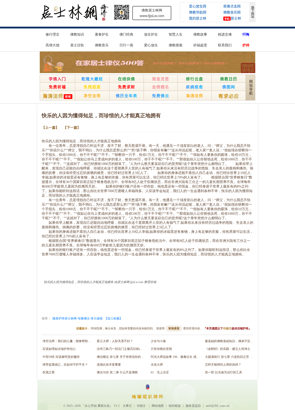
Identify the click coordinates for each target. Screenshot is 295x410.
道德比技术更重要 (109, 364)
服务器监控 (193, 405)
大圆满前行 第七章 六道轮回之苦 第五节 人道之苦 (230, 356)
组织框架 (175, 405)
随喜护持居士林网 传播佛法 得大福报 (77, 318)
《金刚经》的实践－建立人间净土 (227, 349)
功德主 (227, 328)
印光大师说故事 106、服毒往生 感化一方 (176, 356)
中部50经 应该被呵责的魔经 (61, 356)
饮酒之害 (49, 372)
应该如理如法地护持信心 (59, 349)
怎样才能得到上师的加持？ (223, 364)
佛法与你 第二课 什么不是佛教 (117, 372)
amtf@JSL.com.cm (218, 405)
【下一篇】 (72, 127)
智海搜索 (173, 328)
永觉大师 (157, 364)
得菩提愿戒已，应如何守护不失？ (65, 364)
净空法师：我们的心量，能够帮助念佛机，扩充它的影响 (68, 341)
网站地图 (158, 405)
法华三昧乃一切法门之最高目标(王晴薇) (122, 349)
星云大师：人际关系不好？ (115, 341)
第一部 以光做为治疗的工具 (223, 372)
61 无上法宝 (160, 372)
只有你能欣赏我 (161, 349)
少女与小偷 (158, 341)
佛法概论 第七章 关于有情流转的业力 (122, 356)
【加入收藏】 (113, 318)
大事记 (127, 405)
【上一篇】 (50, 127)
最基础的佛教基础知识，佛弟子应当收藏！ (230, 341)
